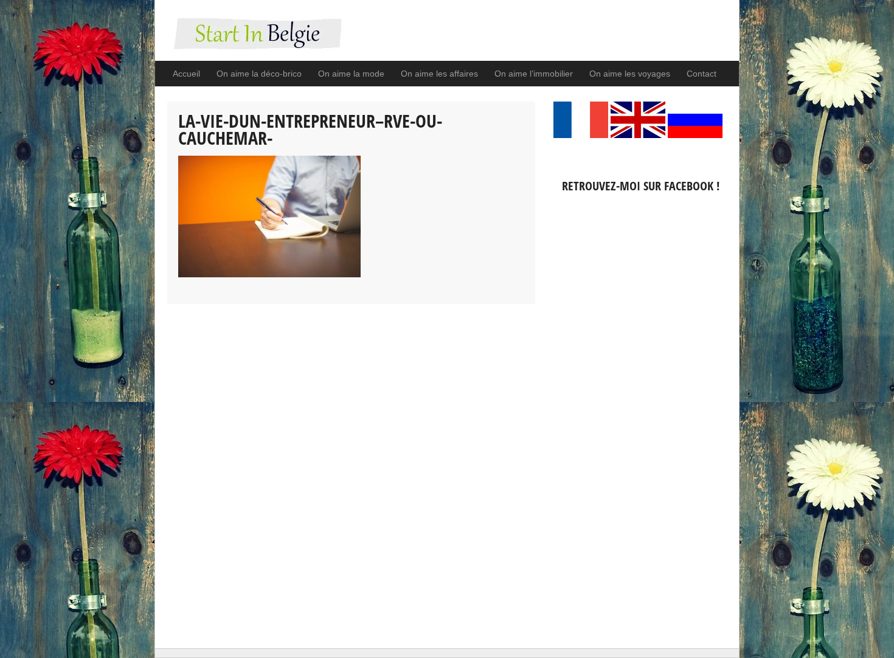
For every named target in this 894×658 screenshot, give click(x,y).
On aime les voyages (629, 73)
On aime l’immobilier (533, 73)
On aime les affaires (439, 73)
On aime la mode (351, 73)
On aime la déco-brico (259, 73)
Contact (701, 73)
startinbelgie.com (254, 39)
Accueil (186, 73)
